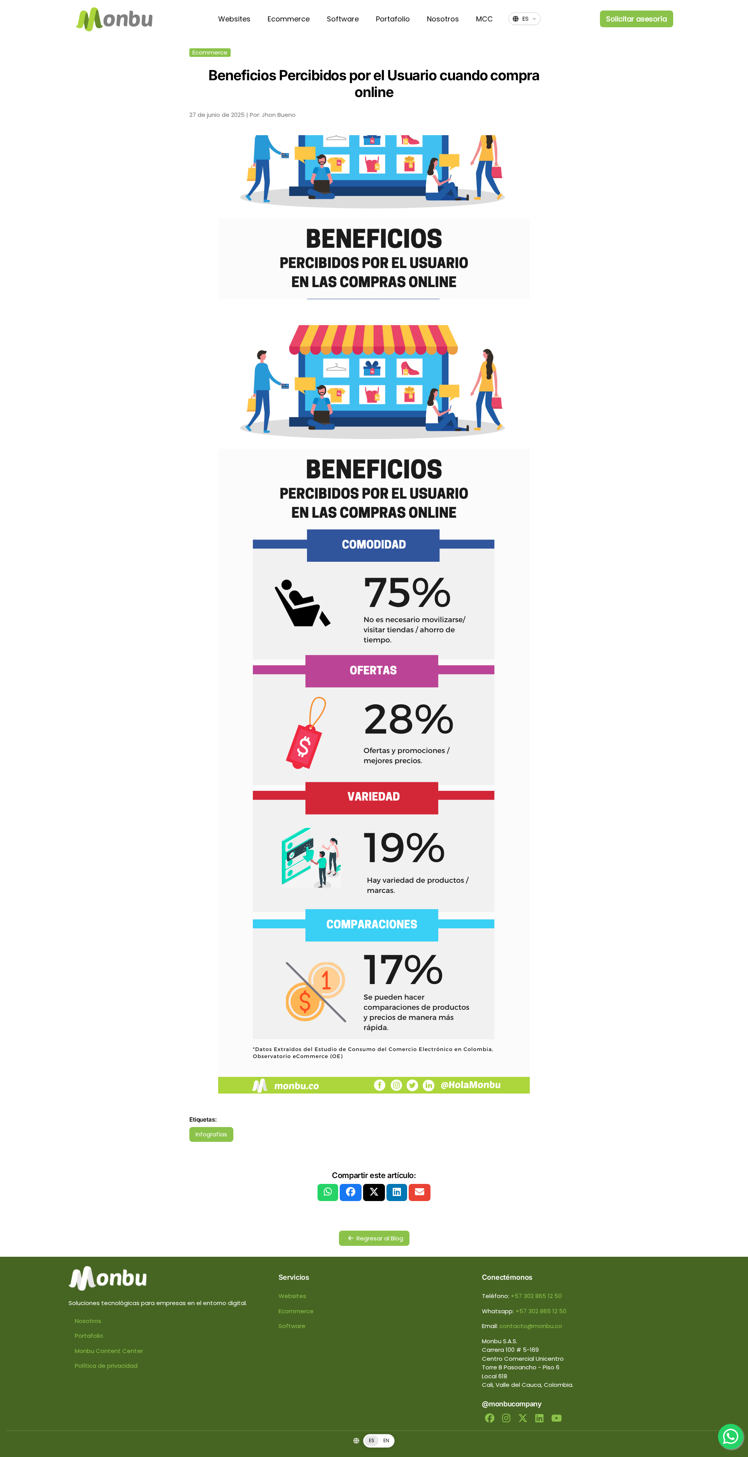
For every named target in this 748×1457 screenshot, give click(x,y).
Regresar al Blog (379, 1238)
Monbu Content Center (109, 1351)
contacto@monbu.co (530, 1326)
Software (343, 19)
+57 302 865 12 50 (536, 1296)
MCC (484, 19)
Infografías (211, 1134)
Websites (234, 19)
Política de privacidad (106, 1366)
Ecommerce (289, 19)
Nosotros (443, 19)
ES (371, 1440)
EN (386, 1440)
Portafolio (393, 19)
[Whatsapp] (730, 1436)
